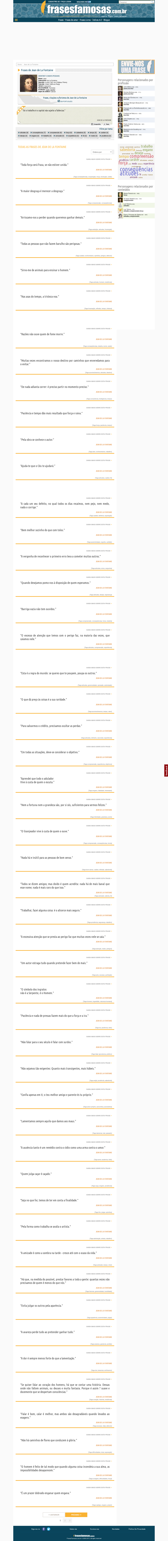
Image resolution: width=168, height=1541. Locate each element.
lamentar (99, 1133)
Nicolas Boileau (129, 92)
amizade (101, 896)
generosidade (92, 685)
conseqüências (82, 177)
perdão (109, 1344)
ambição (95, 229)
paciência (103, 425)
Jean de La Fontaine (104, 120)
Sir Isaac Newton (129, 199)
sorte (109, 817)
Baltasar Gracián (129, 134)
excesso (102, 975)
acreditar (144, 175)
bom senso (89, 870)
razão (109, 346)
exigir (95, 1080)
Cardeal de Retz (129, 113)
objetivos (108, 764)
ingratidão (96, 1001)
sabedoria (108, 870)
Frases (60, 20)
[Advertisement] (84, 40)
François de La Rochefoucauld (134, 108)
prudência (94, 922)
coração (96, 1399)
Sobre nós (73, 1529)
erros (103, 568)
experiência (107, 647)
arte (94, 452)
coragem (96, 1479)
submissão (107, 685)
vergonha (108, 568)
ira (100, 1028)
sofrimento (107, 1370)
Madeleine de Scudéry (131, 129)
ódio (109, 1028)
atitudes (101, 229)
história (101, 1399)
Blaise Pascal (128, 193)
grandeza (104, 817)
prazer (109, 1505)
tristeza (109, 308)
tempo (104, 308)
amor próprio (91, 1107)
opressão (101, 685)
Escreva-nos (94, 1529)
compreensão (96, 203)
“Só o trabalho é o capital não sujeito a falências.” (43, 110)
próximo (76, 1514)
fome (104, 621)
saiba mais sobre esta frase (99, 159)
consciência (94, 399)
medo (104, 949)
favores (91, 1291)
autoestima (107, 1107)
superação (108, 516)
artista (103, 1238)
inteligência (103, 399)
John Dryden (128, 119)
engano (94, 790)
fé (110, 478)
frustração (108, 229)
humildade (108, 1291)
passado (108, 1133)
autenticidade (95, 542)
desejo (102, 595)
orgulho (103, 542)
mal (104, 1133)
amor (99, 1160)
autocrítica (100, 1107)
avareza (97, 1344)
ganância (103, 1344)
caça (97, 1186)
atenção (98, 949)
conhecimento (100, 452)
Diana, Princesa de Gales (132, 214)
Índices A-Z (97, 20)
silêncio (108, 256)
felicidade (97, 817)
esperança (108, 595)
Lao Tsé (126, 209)
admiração (97, 1238)
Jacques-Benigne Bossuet (132, 103)
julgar (103, 1212)
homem (101, 282)
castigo (98, 1505)
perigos (103, 256)
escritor (52, 90)
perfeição (108, 975)
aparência (94, 1318)
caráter (82, 256)
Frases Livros (85, 20)
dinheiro (94, 738)
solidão (109, 542)
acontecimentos (94, 372)
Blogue (107, 20)
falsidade (101, 790)
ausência (105, 1160)
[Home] (84, 9)
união (109, 177)
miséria (100, 346)
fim (100, 1212)
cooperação (92, 177)
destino (109, 372)
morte (105, 346)
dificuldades (96, 1452)
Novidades (116, 1529)
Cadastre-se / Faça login (59, 1)
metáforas (108, 282)
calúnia (107, 896)
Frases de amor (71, 20)
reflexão (98, 308)
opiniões (97, 256)
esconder (100, 738)
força (98, 177)
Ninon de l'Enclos (129, 97)
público (109, 1054)
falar (96, 1054)
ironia (109, 843)
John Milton (127, 87)
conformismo (89, 256)
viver (109, 1265)
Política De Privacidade (137, 1529)
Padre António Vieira (130, 124)
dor (96, 1370)
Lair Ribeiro (127, 204)
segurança (102, 922)
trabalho (108, 452)
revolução (104, 177)
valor (109, 711)
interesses (108, 790)
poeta (48, 90)
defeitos (101, 516)
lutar (102, 1452)
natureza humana (105, 1001)
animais (96, 282)
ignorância (102, 1054)
